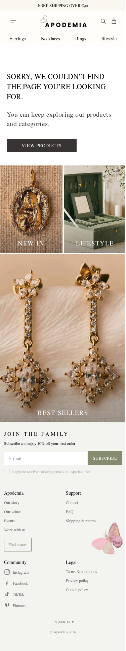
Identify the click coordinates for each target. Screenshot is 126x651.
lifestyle (109, 38)
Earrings (17, 38)
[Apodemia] (63, 21)
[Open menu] (13, 21)
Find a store (17, 544)
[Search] (103, 21)
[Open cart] (114, 21)
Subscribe (105, 458)
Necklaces (50, 38)
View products (42, 145)
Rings (80, 38)
